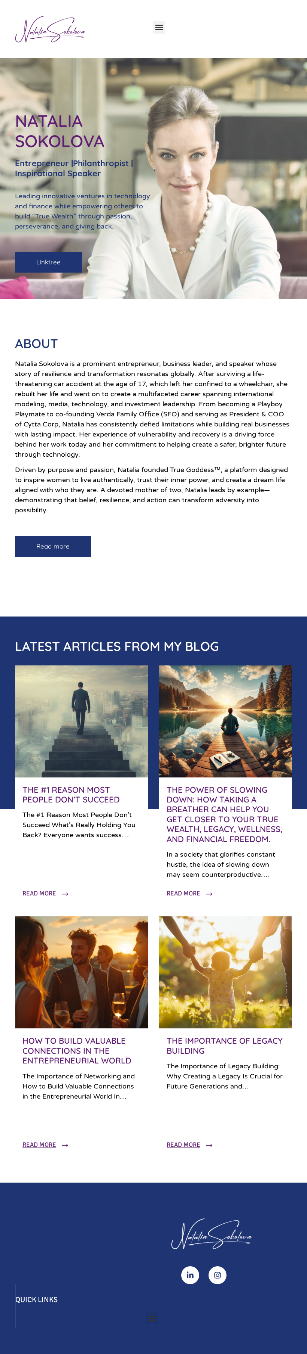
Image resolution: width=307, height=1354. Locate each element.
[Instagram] (218, 1275)
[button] (159, 27)
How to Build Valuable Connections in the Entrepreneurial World (76, 1050)
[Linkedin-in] (190, 1275)
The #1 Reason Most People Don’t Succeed (71, 795)
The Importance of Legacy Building (225, 1045)
